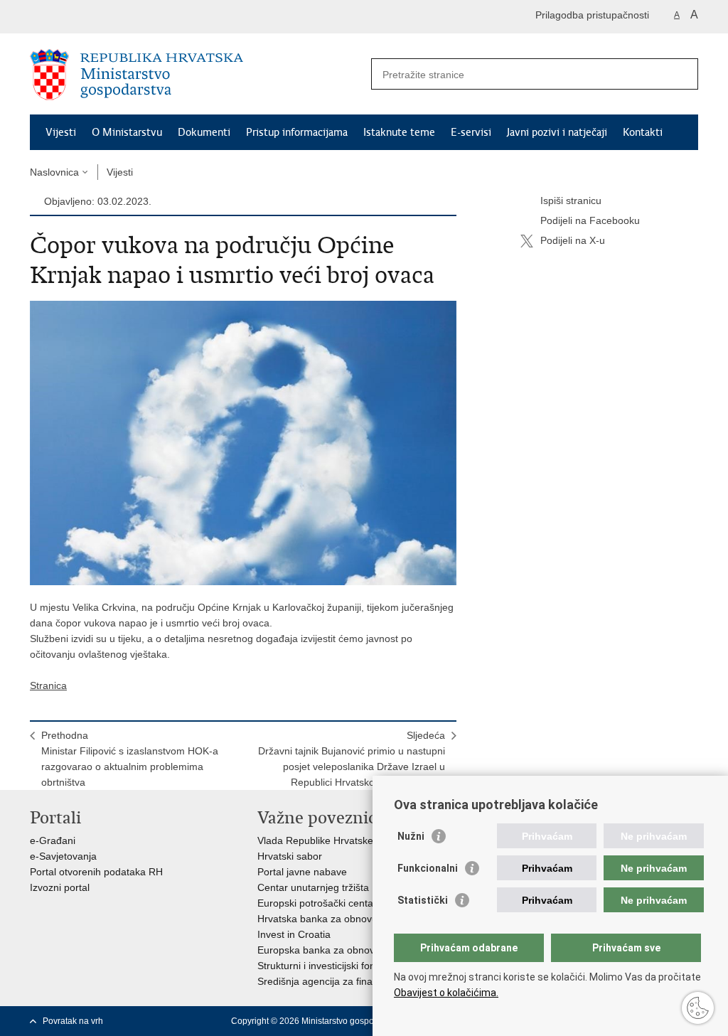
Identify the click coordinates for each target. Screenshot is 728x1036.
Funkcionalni (427, 868)
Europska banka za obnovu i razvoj (336, 950)
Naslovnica (54, 172)
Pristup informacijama (297, 132)
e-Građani (52, 840)
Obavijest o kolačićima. (446, 992)
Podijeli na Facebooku (590, 220)
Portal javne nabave (302, 871)
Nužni (410, 836)
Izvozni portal (60, 887)
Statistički (422, 900)
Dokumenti (204, 132)
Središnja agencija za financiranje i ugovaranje (361, 981)
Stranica (48, 685)
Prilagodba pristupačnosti (592, 15)
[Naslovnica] (197, 74)
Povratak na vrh (73, 1021)
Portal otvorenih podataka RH (96, 871)
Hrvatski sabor (289, 856)
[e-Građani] (90, 16)
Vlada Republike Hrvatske (315, 840)
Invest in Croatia (294, 934)
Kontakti (643, 132)
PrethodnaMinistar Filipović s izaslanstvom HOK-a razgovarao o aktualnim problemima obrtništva (129, 759)
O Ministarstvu (127, 132)
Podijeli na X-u (572, 240)
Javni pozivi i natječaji (557, 132)
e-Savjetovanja (63, 856)
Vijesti (61, 132)
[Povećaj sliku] (243, 442)
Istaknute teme (399, 132)
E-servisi (471, 132)
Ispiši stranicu (570, 200)
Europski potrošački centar (317, 903)
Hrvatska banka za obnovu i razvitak (338, 918)
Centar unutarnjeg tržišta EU (321, 887)
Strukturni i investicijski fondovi (325, 965)
